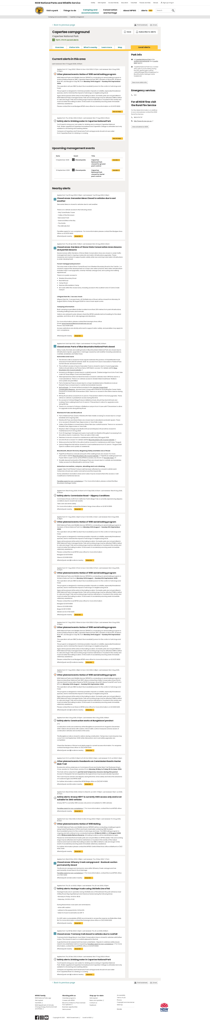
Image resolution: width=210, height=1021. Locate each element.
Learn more (107, 47)
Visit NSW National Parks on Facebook (37, 1018)
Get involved (66, 1009)
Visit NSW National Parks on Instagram (42, 1018)
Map (120, 47)
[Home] (39, 10)
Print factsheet (142, 25)
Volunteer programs (69, 998)
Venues (155, 3)
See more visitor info (139, 82)
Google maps (109, 458)
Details (115, 160)
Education (124, 3)
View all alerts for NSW (140, 127)
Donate (119, 1009)
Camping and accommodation (57, 17)
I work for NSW (87, 1017)
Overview (59, 47)
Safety (93, 3)
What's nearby (90, 47)
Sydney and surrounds (141, 61)
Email (155, 25)
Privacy (119, 1000)
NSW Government (73, 1017)
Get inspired (102, 3)
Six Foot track (63, 387)
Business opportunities (69, 1007)
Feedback (93, 1005)
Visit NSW (38, 1003)
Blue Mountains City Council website (101, 440)
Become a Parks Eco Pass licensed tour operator (73, 1004)
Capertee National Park (143, 59)
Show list (78, 236)
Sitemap (120, 1005)
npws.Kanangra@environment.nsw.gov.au (77, 323)
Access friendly (113, 3)
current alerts (72, 40)
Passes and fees (145, 3)
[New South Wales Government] (164, 1007)
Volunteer (134, 3)
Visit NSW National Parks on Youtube (46, 1018)
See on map (117, 111)
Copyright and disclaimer (125, 1002)
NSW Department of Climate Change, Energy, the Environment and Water (46, 1007)
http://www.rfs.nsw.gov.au (143, 121)
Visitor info (74, 47)
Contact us (93, 1003)
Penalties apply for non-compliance (70, 481)
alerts (144, 47)
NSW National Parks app (43, 998)
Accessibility (121, 995)
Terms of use (121, 998)
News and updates (96, 1000)
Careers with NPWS (68, 1000)
